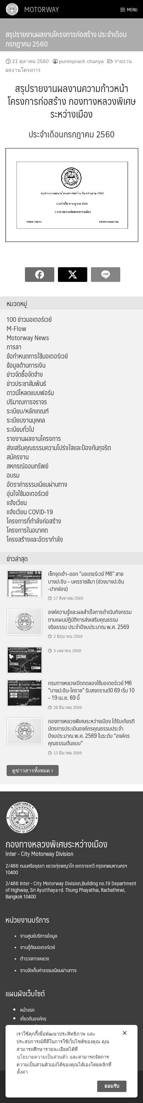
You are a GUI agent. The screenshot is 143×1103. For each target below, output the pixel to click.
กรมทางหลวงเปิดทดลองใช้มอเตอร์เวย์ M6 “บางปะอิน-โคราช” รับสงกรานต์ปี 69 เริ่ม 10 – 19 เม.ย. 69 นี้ (91, 690)
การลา (14, 346)
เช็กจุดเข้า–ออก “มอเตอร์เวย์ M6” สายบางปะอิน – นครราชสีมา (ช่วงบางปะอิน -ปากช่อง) (86, 581)
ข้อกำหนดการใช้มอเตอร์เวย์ (37, 355)
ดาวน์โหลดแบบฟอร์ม (30, 392)
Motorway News (28, 337)
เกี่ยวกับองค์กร (33, 1018)
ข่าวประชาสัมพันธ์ (26, 383)
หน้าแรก (27, 1009)
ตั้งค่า (22, 1072)
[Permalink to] (25, 659)
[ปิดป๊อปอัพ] (124, 1033)
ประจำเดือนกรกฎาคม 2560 (72, 133)
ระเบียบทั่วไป (20, 429)
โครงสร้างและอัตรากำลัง (35, 539)
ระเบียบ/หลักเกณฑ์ (28, 410)
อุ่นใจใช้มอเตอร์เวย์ (27, 493)
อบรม (13, 475)
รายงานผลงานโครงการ (34, 438)
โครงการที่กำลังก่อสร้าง (34, 520)
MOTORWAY (41, 9)
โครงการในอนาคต (27, 530)
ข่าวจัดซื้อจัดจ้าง (25, 374)
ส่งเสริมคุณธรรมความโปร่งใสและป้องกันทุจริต (59, 447)
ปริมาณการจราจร (27, 401)
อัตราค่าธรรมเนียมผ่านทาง (37, 484)
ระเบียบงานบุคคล (26, 420)
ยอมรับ (111, 1086)
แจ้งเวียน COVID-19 (30, 511)
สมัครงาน (18, 456)
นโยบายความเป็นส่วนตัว (42, 1057)
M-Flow (16, 328)
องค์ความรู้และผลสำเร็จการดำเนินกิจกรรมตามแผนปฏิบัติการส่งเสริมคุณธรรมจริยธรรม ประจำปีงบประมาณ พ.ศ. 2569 (90, 619)
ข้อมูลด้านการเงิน (26, 365)
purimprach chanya (81, 61)
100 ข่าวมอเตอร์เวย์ (29, 319)
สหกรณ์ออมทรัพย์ (27, 465)
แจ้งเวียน (17, 502)
